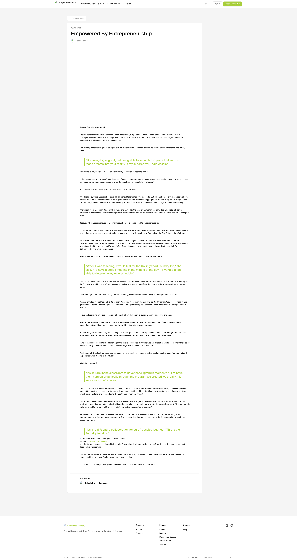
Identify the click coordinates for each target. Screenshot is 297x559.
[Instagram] (231, 525)
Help (185, 529)
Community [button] (112, 4)
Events (162, 529)
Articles (162, 544)
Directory (163, 533)
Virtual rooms (165, 540)
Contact (139, 533)
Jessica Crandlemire (98, 441)
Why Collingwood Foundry (92, 4)
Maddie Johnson (82, 41)
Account (139, 529)
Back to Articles (78, 18)
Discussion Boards (167, 537)
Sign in (217, 4)
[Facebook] (227, 525)
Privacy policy (193, 557)
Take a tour (127, 4)
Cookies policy (206, 557)
